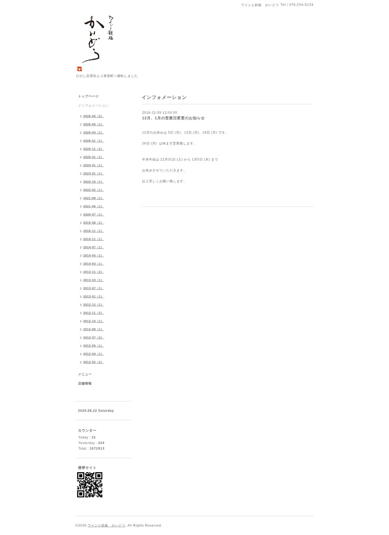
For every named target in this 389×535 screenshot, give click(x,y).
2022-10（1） (93, 181)
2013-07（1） (93, 288)
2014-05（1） (93, 255)
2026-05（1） (93, 124)
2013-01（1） (93, 296)
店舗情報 (85, 383)
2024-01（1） (93, 165)
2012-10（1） (93, 321)
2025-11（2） (93, 148)
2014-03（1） (93, 263)
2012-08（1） (93, 329)
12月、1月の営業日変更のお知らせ (173, 118)
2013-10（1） (93, 280)
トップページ (88, 96)
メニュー (85, 374)
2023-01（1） (93, 173)
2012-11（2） (93, 312)
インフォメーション (93, 105)
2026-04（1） (93, 132)
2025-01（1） (93, 157)
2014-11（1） (93, 239)
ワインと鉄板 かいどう (106, 525)
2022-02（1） (93, 189)
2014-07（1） (93, 247)
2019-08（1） (93, 222)
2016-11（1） (93, 230)
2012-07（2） (93, 337)
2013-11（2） (93, 271)
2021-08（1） (93, 198)
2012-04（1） (93, 353)
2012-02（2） (93, 362)
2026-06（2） (93, 116)
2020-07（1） (93, 214)
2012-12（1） (93, 304)
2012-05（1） (93, 345)
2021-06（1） (93, 206)
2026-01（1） (93, 140)
